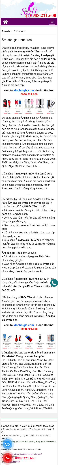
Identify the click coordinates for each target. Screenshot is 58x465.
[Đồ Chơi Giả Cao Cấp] (29, 9)
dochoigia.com (24, 90)
